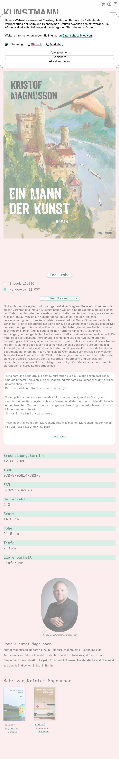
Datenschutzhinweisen (77, 35)
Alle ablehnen (59, 52)
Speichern (59, 57)
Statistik (36, 44)
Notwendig (15, 44)
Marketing (56, 44)
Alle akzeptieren (59, 61)
